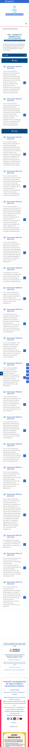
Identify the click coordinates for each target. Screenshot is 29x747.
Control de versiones (14, 667)
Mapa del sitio (14, 726)
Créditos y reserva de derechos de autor (14, 670)
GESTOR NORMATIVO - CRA (14, 14)
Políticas (13, 722)
